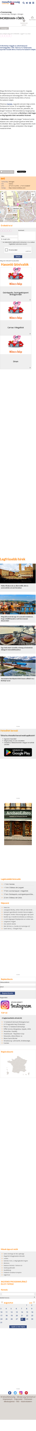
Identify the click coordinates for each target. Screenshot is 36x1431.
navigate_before (2, 1302)
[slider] (6, 36)
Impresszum (8, 1399)
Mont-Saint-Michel (10, 1038)
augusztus (8, 1302)
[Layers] (33, 194)
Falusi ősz (7, 907)
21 (22, 1316)
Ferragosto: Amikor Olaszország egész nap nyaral (18, 914)
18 (6, 1316)
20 (17, 1316)
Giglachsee (7, 1275)
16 (32, 1312)
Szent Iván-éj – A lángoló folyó (13, 928)
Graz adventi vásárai (10, 924)
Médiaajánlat (9, 1401)
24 (1, 1319)
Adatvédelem (26, 1401)
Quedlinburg (7, 1270)
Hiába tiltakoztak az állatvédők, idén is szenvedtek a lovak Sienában (14, 587)
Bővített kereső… (5, 1298)
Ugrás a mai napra (18, 1327)
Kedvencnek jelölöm (8, 172)
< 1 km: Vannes (9, 884)
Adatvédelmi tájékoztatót (12, 242)
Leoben (6, 1258)
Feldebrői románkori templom (13, 1272)
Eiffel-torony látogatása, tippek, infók (17, 1029)
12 (12, 1312)
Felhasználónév (4, 982)
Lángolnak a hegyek (10, 921)
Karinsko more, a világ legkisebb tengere (16, 1261)
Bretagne (13, 14)
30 (32, 1319)
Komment (21, 230)
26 (12, 1319)
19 (12, 1316)
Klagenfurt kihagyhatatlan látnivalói (14, 1256)
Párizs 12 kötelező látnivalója (14, 1027)
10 (1, 1312)
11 (6, 1312)
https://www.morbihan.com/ (17, 188)
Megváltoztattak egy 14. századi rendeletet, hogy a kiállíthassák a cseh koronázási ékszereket (17, 619)
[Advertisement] (18, 70)
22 (27, 1316)
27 (17, 1319)
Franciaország (5, 14)
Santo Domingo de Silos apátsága (14, 1254)
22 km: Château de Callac (13, 898)
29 (27, 1319)
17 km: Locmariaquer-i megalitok (16, 891)
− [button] (2, 196)
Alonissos (6, 1263)
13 (17, 1312)
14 (22, 1312)
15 (27, 1312)
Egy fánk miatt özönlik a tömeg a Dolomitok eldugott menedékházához (17, 649)
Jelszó (2, 987)
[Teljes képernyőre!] (2, 199)
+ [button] (2, 193)
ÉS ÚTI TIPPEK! (7, 1284)
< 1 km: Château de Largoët (14, 887)
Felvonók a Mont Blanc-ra (13, 1036)
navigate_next (34, 1297)
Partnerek (28, 1399)
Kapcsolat (18, 1399)
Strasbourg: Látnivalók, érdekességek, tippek (18, 1041)
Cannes (6, 1043)
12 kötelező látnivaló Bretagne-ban (16, 1022)
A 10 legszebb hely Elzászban (14, 1024)
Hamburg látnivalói (9, 1268)
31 (1, 1323)
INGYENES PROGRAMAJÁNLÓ (14, 1282)
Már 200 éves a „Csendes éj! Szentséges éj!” (17, 926)
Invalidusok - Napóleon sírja (14, 1034)
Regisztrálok (3, 997)
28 (22, 1319)
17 (1, 1316)
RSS (17, 1401)
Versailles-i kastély (10, 1031)
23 (32, 1316)
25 (6, 1319)
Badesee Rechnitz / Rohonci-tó (13, 1265)
